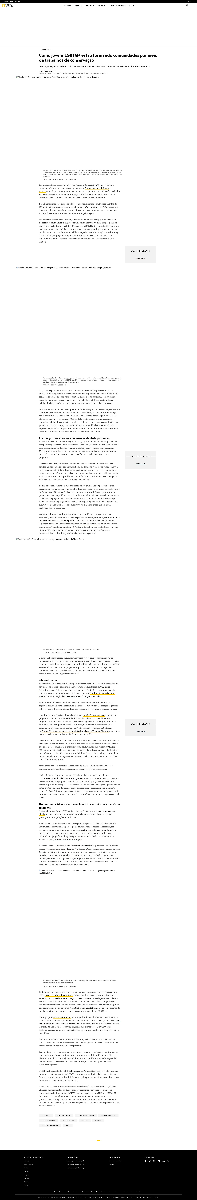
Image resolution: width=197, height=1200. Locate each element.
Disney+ (191, 1)
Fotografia (27, 1178)
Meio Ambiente (64, 1115)
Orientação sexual (86, 1115)
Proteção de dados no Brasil (132, 1192)
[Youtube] (164, 1162)
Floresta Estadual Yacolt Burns (83, 1008)
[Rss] (168, 1162)
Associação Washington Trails (59, 995)
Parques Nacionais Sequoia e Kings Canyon (63, 858)
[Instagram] (154, 1162)
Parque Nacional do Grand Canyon (66, 840)
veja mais (140, 258)
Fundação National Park (94, 715)
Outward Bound (84, 419)
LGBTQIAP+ (45, 50)
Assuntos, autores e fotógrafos (76, 1161)
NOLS (71, 419)
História (26, 1168)
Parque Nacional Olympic (97, 731)
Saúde (26, 1185)
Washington (91, 207)
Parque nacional (108, 1115)
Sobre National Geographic (90, 1192)
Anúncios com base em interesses (111, 1192)
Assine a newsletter (11, 1)
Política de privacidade (72, 1192)
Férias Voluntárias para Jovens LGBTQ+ (73, 998)
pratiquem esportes (88, 524)
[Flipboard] (159, 1162)
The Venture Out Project (106, 413)
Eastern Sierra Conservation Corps (73, 846)
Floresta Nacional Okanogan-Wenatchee (82, 696)
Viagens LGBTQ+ (48, 1120)
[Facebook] (146, 1162)
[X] (150, 1162)
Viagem (98, 1120)
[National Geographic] (3, 5)
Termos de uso (58, 1192)
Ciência (26, 1171)
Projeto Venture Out (62, 1017)
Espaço (26, 1182)
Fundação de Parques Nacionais (86, 1071)
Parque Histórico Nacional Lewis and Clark (61, 731)
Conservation (68, 1120)
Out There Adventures (76, 413)
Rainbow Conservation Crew (89, 185)
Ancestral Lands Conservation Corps (95, 830)
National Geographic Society (75, 1168)
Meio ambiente (28, 1164)
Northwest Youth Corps (51, 223)
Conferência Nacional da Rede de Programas (62, 778)
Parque (85, 1120)
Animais (26, 1161)
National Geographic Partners (76, 1164)
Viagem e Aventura (50, 1125)
